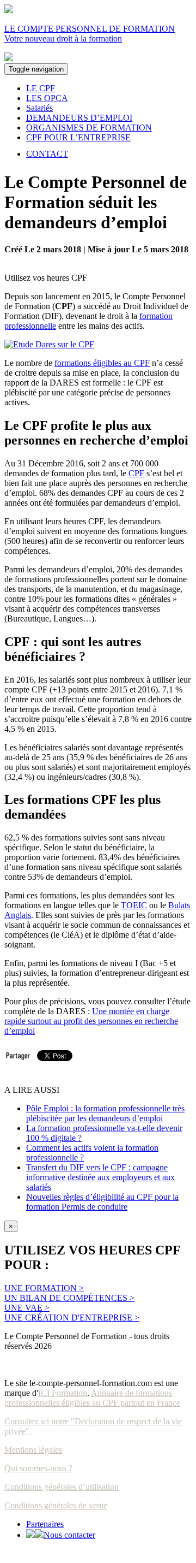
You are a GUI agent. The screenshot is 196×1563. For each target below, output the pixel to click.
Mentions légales (33, 1449)
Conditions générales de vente (55, 1505)
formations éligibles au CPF (102, 363)
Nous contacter (69, 1535)
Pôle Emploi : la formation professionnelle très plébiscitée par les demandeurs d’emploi (105, 1113)
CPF (136, 473)
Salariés (39, 108)
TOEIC (134, 905)
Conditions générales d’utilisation (61, 1486)
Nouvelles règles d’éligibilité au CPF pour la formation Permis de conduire (102, 1201)
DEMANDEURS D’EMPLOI (79, 117)
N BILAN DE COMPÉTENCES (69, 1297)
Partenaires (45, 1524)
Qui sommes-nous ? (38, 1468)
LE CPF (40, 88)
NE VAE (27, 1307)
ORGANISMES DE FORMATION (89, 127)
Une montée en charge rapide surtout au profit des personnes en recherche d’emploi (91, 1021)
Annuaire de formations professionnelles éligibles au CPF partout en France (92, 1397)
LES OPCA (47, 98)
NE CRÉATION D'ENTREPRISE (71, 1317)
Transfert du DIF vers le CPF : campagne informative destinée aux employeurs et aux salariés (100, 1177)
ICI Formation (62, 1393)
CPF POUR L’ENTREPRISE (78, 137)
